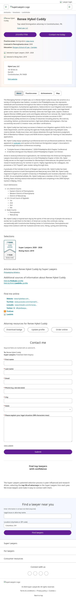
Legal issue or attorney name (15, 512)
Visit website (12, 79)
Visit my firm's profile (16, 283)
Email (7, 378)
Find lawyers (37, 532)
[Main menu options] (6, 7)
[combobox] (37, 516)
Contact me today (57, 34)
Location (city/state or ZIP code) (16, 522)
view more (30, 41)
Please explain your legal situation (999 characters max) (26, 415)
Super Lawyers (10, 543)
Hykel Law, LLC (22, 28)
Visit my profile (13, 281)
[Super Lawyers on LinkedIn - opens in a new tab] (46, 573)
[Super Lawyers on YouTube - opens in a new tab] (41, 573)
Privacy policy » (42, 591)
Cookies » (52, 591)
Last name (8, 369)
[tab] (19, 93)
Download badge (14, 329)
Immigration (7, 12)
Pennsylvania (16, 12)
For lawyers (9, 551)
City (6, 397)
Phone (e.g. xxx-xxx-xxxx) (14, 388)
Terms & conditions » (28, 591)
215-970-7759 (22, 34)
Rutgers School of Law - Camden (25, 47)
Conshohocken (26, 12)
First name (9, 359)
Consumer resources (13, 558)
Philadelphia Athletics (12, 272)
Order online (62, 329)
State (6, 406)
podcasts (17, 143)
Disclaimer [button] (8, 446)
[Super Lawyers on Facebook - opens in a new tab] (30, 573)
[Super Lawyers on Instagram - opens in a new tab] (35, 573)
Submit (38, 452)
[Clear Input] (69, 516)
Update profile (38, 329)
